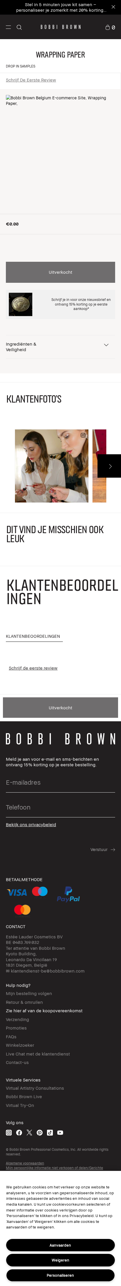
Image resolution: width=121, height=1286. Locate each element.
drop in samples (20, 66)
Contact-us (17, 1062)
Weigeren (60, 1260)
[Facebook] (19, 1132)
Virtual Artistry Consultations (35, 1088)
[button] (8, 27)
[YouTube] (60, 1132)
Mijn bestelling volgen (29, 993)
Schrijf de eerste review (31, 79)
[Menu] (8, 26)
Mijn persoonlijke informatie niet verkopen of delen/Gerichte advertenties (54, 1170)
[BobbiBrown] (60, 27)
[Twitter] (29, 1132)
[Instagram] (9, 1132)
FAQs (11, 1036)
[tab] (34, 636)
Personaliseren (60, 1275)
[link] (110, 26)
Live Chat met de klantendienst (38, 1053)
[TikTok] (50, 1132)
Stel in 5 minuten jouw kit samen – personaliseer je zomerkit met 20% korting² (60, 7)
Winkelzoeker (20, 1045)
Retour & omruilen (24, 1002)
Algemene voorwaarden (25, 1163)
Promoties (16, 1027)
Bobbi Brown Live (24, 1096)
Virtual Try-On (20, 1105)
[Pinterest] (40, 1132)
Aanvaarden (60, 1245)
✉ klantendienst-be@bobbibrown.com (45, 970)
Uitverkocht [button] (60, 272)
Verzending (17, 1019)
